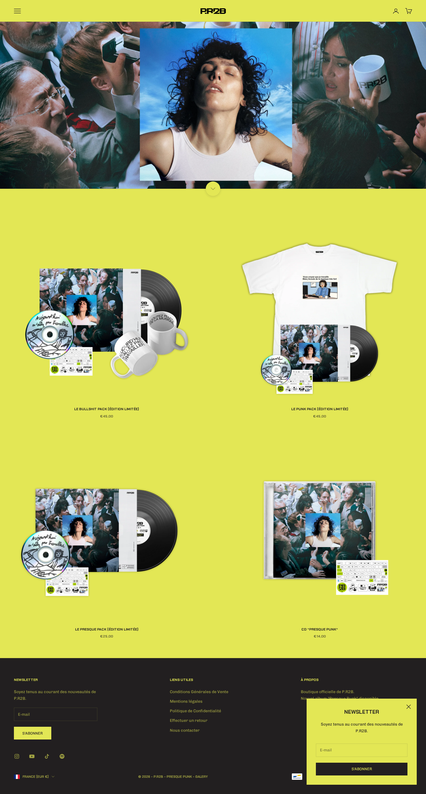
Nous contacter (185, 730)
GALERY (201, 777)
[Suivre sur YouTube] (32, 756)
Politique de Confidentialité (195, 710)
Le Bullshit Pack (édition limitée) (106, 409)
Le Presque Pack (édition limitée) (106, 629)
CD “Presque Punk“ (319, 629)
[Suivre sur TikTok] (47, 756)
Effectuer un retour (188, 720)
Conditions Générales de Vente (199, 691)
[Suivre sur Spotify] (62, 756)
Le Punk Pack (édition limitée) (319, 409)
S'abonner (362, 769)
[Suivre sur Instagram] (17, 756)
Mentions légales (186, 701)
